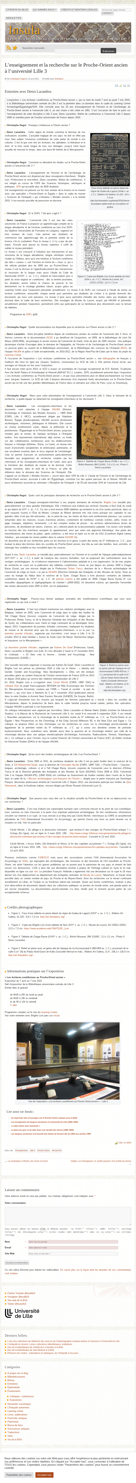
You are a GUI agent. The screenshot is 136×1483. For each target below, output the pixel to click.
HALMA (17, 351)
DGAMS (53, 572)
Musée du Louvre (92, 875)
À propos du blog (17, 10)
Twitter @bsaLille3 (16, 1303)
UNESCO (44, 857)
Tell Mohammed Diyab (25, 764)
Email (8, 1247)
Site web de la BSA (17, 1300)
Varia (10, 1436)
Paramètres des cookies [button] (19, 1475)
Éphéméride (13, 1387)
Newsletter (13, 18)
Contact (107, 13)
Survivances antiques (18, 1428)
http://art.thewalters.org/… (53, 916)
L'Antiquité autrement (18, 1407)
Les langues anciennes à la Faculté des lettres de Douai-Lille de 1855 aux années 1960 (51, 1134)
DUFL (29, 314)
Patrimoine (12, 1421)
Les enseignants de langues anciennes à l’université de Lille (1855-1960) (44, 1122)
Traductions (13, 1432)
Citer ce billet (124, 1143)
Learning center (15, 1411)
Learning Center (13, 355)
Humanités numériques (19, 1404)
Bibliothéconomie (16, 1376)
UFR (18, 186)
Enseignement (21, 1150)
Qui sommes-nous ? (44, 10)
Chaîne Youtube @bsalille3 (21, 1293)
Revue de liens (15, 1425)
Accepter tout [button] (44, 1475)
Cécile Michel (60, 682)
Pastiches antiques (17, 1418)
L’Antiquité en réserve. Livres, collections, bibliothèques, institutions (39, 1344)
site (36, 871)
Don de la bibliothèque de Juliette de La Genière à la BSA (35, 1347)
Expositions (16, 1400)
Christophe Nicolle (69, 764)
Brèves (11, 1380)
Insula (24, 30)
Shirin (25, 861)
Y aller (13, 1005)
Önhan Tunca (75, 568)
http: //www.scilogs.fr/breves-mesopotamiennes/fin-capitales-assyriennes (80, 847)
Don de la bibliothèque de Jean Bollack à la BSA (30, 1350)
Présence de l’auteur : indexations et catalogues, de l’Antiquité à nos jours (42, 1353)
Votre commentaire (15, 1203)
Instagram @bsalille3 (18, 1296)
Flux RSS (8, 47)
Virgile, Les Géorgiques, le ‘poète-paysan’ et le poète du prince (101, 1161)
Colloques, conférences (22, 1396)
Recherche (57, 1150)
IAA (24, 819)
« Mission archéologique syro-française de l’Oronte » (54, 778)
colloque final (12, 686)
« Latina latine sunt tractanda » (25, 1126)
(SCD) (49, 337)
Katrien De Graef (63, 647)
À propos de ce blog (17, 1373)
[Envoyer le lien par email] (124, 85)
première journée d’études (19, 633)
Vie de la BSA (14, 1439)
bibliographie (109, 358)
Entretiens (59, 79)
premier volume (64, 579)
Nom (7, 1241)
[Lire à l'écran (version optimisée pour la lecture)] (116, 85)
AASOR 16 (70, 537)
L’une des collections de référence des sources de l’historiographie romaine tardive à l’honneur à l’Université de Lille (63, 1341)
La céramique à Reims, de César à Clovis (28, 1161)
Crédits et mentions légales (79, 10)
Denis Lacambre (27, 554)
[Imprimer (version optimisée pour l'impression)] (128, 85)
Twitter (14, 47)
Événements (13, 1391)
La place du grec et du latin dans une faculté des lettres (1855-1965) (42, 1130)
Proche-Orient (43, 1150)
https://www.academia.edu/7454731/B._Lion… (47, 928)
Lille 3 (32, 1150)
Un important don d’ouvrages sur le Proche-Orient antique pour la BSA (44, 1118)
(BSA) (124, 348)
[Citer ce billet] (120, 85)
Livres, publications (17, 1414)
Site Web (10, 1253)
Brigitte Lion (110, 502)
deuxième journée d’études (22, 647)
